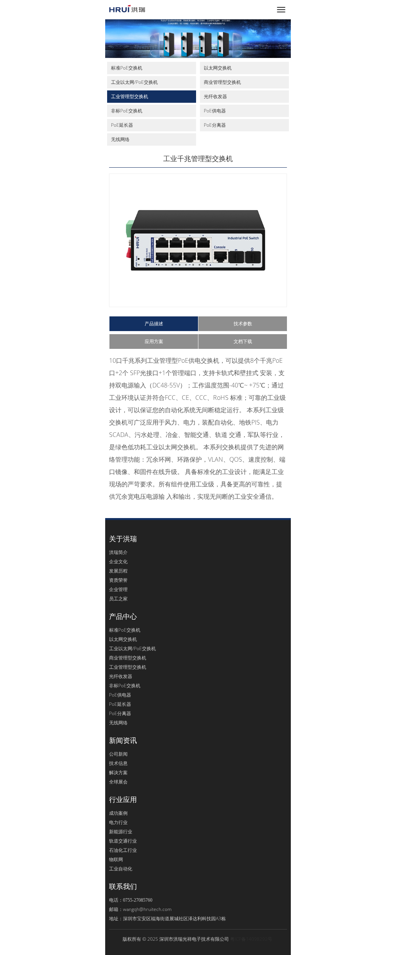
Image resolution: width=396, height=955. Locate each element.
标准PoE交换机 (126, 68)
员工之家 (118, 598)
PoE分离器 (215, 125)
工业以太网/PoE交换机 (134, 82)
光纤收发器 (215, 96)
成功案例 (118, 813)
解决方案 (118, 772)
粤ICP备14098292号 (251, 939)
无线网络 (120, 139)
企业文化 (118, 561)
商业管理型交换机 (222, 82)
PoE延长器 (122, 125)
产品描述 (154, 323)
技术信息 (118, 763)
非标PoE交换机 (126, 110)
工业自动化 (120, 868)
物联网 (116, 859)
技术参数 (243, 323)
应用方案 (154, 341)
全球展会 (118, 781)
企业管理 (118, 589)
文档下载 (243, 341)
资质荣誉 (118, 580)
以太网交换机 (218, 68)
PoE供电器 (215, 110)
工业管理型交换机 (129, 96)
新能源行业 (120, 831)
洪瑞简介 (118, 552)
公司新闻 (118, 754)
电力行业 (118, 822)
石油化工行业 (123, 850)
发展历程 (118, 571)
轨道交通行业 (123, 841)
